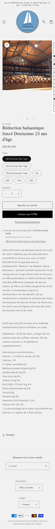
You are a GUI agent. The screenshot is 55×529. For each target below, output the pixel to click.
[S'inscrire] (45, 466)
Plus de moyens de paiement (27, 222)
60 (37, 173)
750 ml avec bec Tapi (17, 173)
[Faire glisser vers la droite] (34, 119)
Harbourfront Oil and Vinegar (26, 521)
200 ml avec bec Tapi (17, 158)
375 (19, 180)
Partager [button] (10, 434)
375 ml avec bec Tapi (17, 166)
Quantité (6, 187)
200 (7, 180)
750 (31, 180)
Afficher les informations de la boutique (26, 241)
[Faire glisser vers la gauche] (21, 119)
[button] (4, 21)
